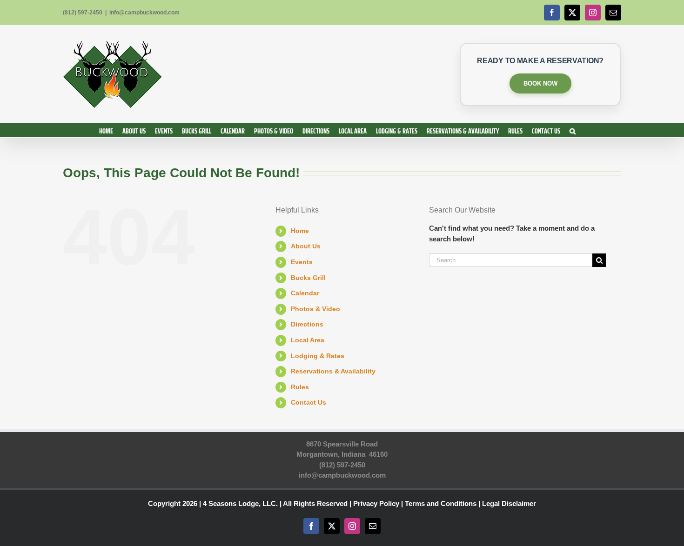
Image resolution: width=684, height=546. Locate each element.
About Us (306, 246)
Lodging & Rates (317, 356)
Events (302, 262)
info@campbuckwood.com (144, 12)
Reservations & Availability (333, 371)
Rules (300, 387)
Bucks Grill (308, 277)
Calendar (305, 293)
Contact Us (308, 402)
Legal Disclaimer (509, 503)
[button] (573, 130)
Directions (307, 324)
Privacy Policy (376, 503)
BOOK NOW (540, 83)
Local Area (307, 340)
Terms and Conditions (440, 503)
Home (300, 230)
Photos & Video (315, 309)
